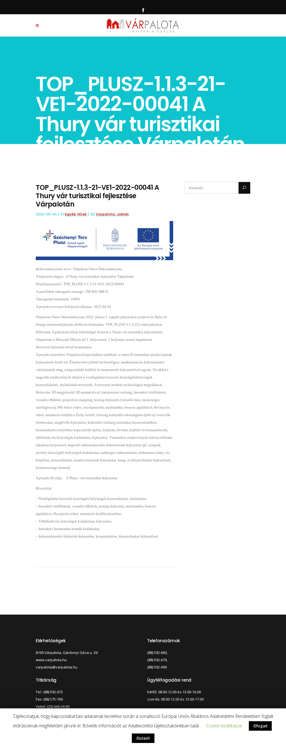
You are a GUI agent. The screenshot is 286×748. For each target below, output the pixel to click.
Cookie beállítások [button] (224, 726)
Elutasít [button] (143, 738)
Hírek (82, 214)
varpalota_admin (112, 214)
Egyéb (70, 214)
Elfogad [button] (260, 725)
